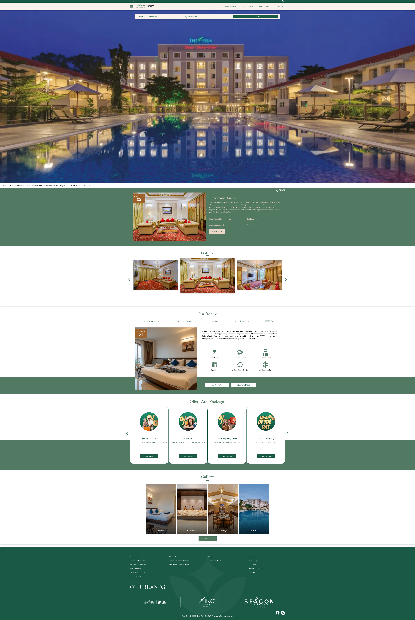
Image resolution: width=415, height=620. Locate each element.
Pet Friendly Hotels (137, 572)
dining (242, 6)
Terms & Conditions (255, 568)
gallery (251, 6)
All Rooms (86, 185)
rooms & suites (229, 6)
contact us (279, 6)
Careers (211, 557)
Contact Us (252, 572)
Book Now (217, 231)
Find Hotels (134, 557)
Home (132, 1)
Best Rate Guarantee (138, 564)
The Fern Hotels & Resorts (207, 616)
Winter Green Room (151, 321)
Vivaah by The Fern (137, 561)
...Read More (227, 212)
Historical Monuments (19, 185)
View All (207, 539)
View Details (243, 385)
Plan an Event (135, 568)
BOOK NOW (255, 17)
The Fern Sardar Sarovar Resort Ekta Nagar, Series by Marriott (55, 185)
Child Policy (252, 561)
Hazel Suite (214, 321)
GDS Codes (252, 564)
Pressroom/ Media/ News (179, 564)
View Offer (149, 456)
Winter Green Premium (184, 321)
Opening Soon (135, 576)
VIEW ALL (269, 321)
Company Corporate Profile (179, 561)
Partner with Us (214, 561)
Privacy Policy (253, 557)
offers (260, 6)
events (268, 6)
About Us (172, 557)
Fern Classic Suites (242, 321)
